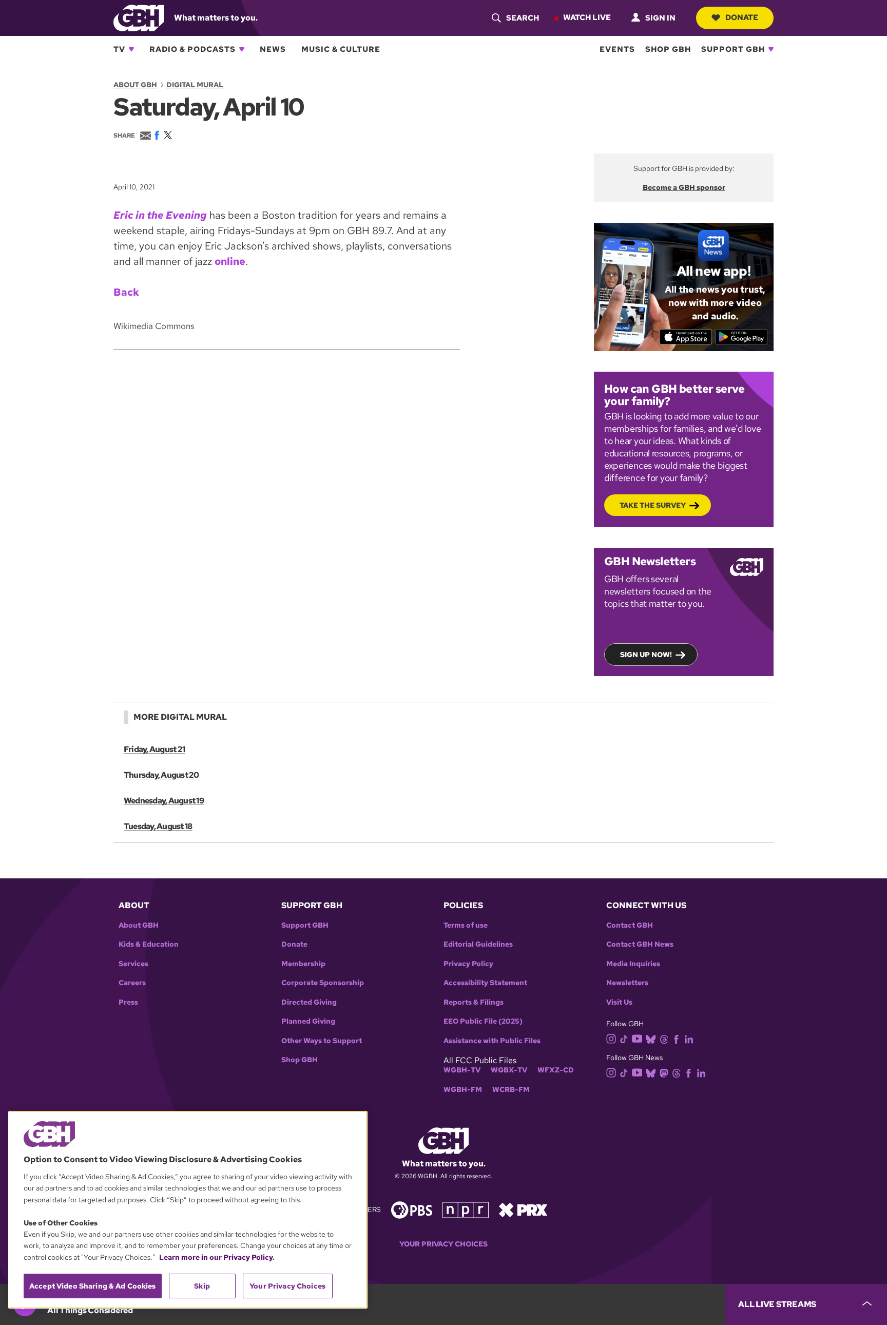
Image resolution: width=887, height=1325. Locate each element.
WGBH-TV (462, 1070)
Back (126, 292)
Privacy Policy (468, 963)
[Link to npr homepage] (465, 1209)
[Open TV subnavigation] (131, 49)
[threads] (664, 1038)
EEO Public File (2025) (483, 1021)
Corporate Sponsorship (322, 982)
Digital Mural (194, 84)
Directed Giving (309, 1002)
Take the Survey (653, 505)
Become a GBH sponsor (684, 187)
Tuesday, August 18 (158, 826)
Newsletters (627, 982)
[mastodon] (664, 1072)
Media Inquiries (633, 963)
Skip (202, 1286)
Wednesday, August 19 (164, 800)
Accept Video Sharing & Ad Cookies (92, 1286)
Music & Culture (340, 49)
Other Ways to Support (321, 1040)
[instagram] (611, 1038)
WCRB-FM (511, 1089)
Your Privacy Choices (443, 1244)
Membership (303, 963)
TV (119, 49)
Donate (741, 17)
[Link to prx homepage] (523, 1209)
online (230, 261)
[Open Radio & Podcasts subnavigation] (241, 49)
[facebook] (676, 1038)
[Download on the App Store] (686, 336)
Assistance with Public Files (492, 1040)
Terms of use (466, 925)
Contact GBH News (639, 944)
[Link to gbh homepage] (138, 17)
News (273, 49)
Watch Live (587, 17)
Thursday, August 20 (161, 775)
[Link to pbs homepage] (411, 1209)
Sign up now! (646, 654)
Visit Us (619, 1002)
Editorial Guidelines (478, 944)
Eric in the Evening (160, 215)
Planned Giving (308, 1021)
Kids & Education (149, 944)
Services (133, 963)
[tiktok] (624, 1038)
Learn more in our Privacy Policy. (217, 1257)
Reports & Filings (474, 1002)
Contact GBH (629, 925)
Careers (132, 982)
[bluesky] (650, 1038)
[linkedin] (688, 1038)
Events (617, 49)
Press (128, 1002)
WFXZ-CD (555, 1070)
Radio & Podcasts (192, 49)
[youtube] (637, 1037)
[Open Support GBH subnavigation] (771, 49)
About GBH (135, 84)
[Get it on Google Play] (741, 336)
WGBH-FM (463, 1089)
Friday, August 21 (154, 749)
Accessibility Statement (485, 982)
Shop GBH (668, 49)
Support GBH (733, 49)
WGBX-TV (509, 1070)
